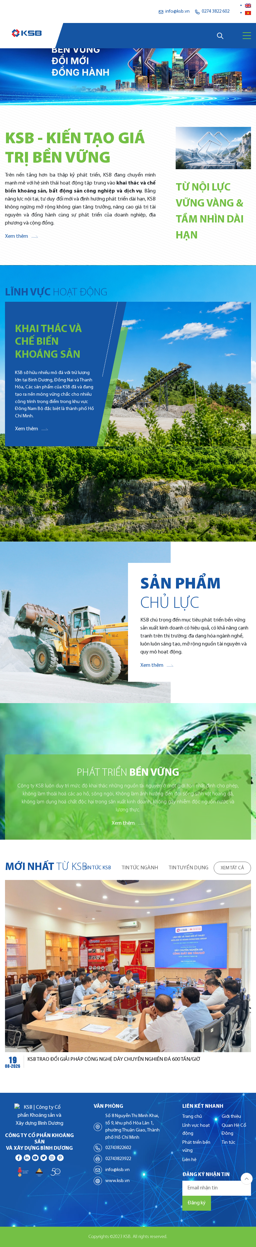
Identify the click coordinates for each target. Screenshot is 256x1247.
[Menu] (247, 35)
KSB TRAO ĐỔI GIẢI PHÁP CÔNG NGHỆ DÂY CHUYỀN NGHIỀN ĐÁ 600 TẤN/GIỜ (113, 1059)
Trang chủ (192, 1116)
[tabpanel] (128, 975)
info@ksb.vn (117, 1169)
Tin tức (228, 1142)
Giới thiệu (231, 1116)
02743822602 (118, 1147)
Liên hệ (189, 1159)
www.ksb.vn (117, 1180)
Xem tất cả (232, 868)
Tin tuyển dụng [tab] (188, 868)
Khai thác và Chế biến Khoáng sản (48, 342)
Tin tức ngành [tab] (140, 868)
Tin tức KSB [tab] (97, 868)
